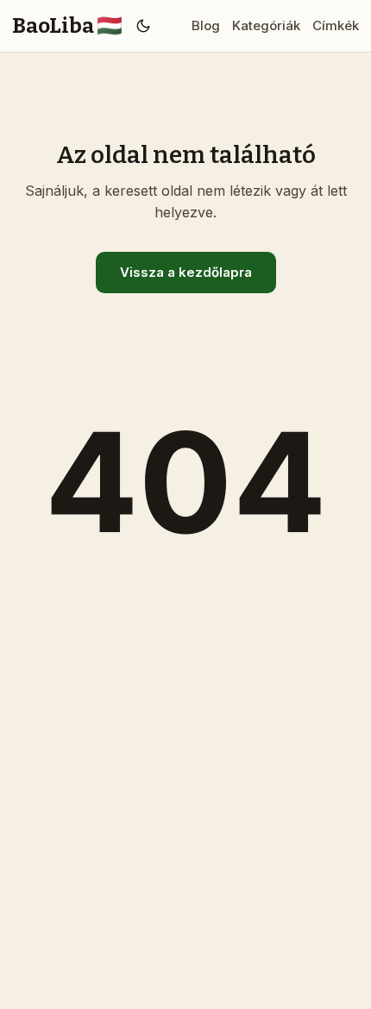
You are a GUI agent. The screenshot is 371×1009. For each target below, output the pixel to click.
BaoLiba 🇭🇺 (67, 26)
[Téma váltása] (143, 26)
